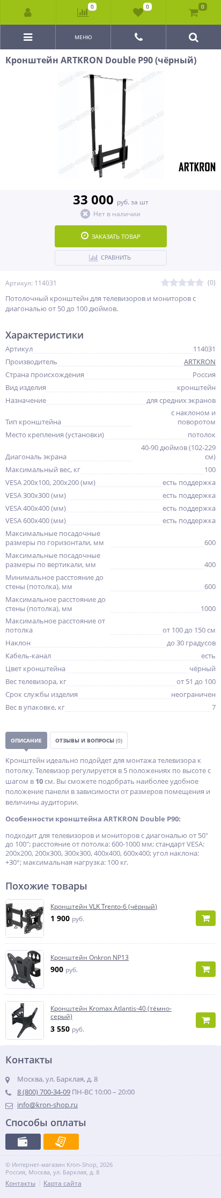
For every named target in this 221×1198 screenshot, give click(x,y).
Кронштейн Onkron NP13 (89, 957)
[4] (191, 283)
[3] (182, 283)
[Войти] (28, 12)
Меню (83, 37)
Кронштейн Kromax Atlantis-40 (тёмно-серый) (111, 1012)
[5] (199, 283)
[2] (174, 283)
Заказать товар (116, 236)
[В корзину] (206, 918)
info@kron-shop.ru (47, 1104)
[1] (165, 283)
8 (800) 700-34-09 (43, 1092)
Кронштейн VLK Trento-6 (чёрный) (103, 906)
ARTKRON (200, 361)
